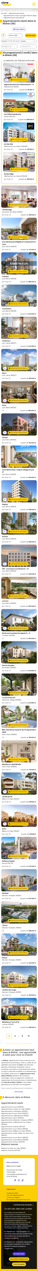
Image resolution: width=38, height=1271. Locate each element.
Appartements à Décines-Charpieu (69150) (17, 1120)
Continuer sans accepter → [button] (23, 1205)
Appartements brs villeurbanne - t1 (19, 84)
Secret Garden (8, 665)
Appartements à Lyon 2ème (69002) (14, 1129)
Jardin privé (7, 797)
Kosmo (5, 536)
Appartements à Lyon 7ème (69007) (14, 1113)
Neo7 (4, 373)
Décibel (5, 893)
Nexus (4, 958)
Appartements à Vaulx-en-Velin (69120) (16, 1109)
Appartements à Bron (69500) (12, 1118)
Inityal (5, 437)
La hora (5, 601)
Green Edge (9, 174)
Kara (4, 405)
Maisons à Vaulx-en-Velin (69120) (13, 1148)
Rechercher (30, 35)
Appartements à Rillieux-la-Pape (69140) (16, 1131)
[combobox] (19, 41)
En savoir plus (19, 1254)
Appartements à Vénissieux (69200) (14, 1111)
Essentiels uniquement (19, 1259)
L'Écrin (4, 925)
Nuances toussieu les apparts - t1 (16, 633)
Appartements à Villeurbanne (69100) (15, 1116)
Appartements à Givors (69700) (13, 1142)
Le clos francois (8, 697)
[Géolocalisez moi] (3, 35)
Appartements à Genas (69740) (13, 1127)
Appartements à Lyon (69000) (12, 1107)
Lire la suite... (19, 1092)
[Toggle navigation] (34, 4)
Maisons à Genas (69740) (10, 1150)
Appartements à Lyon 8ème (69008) (14, 1140)
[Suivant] (28, 1036)
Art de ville (8, 144)
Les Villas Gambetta (12, 114)
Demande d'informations (19, 80)
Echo (4, 829)
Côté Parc (6, 341)
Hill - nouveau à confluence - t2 (15, 569)
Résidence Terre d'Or (10, 1022)
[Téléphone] (7, 79)
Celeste (5, 276)
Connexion (6, 309)
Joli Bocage (7, 210)
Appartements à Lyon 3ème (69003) (14, 1138)
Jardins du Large (9, 990)
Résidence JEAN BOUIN (11, 764)
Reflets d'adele (8, 861)
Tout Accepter (19, 1264)
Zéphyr (5, 504)
